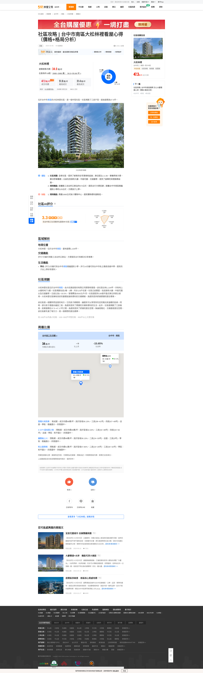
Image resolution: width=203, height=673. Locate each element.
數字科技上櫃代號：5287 (44, 668)
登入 (132, 2)
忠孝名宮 (59, 649)
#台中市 (136, 93)
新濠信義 (102, 642)
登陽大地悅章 (43, 421)
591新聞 (72, 613)
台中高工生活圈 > (49, 336)
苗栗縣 (130, 623)
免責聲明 (95, 609)
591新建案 (56, 613)
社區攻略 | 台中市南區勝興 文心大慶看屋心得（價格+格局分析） (148, 89)
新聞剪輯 (74, 609)
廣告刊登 (64, 609)
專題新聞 (111, 646)
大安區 (57, 628)
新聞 (153, 7)
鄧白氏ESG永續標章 (54, 668)
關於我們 (53, 609)
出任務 (57, 616)
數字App (161, 2)
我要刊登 (145, 2)
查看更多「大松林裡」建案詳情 (81, 517)
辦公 (114, 7)
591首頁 (41, 14)
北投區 (117, 628)
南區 (62, 14)
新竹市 (109, 623)
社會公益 (85, 609)
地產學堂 (68, 646)
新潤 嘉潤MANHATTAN (127, 642)
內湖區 (64, 628)
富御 (112, 649)
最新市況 (95, 646)
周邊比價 (31, 220)
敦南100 (96, 649)
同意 (124, 671)
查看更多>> (126, 628)
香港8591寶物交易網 (129, 613)
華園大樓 (105, 649)
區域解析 (31, 209)
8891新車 (141, 613)
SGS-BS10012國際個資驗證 (91, 668)
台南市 (99, 623)
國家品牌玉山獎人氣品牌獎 (64, 668)
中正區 (94, 628)
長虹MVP (66, 642)
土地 (98, 7)
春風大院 (84, 642)
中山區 (49, 628)
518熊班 (158, 613)
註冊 (138, 2)
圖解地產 (77, 646)
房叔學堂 (50, 646)
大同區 (102, 628)
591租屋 (40, 613)
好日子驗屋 (72, 616)
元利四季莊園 (112, 642)
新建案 (71, 7)
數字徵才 (128, 609)
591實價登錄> (49, 89)
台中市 (56, 14)
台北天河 (75, 642)
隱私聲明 (116, 671)
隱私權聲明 (117, 609)
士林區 (87, 628)
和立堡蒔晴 (43, 447)
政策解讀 (59, 646)
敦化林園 (68, 649)
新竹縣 (120, 623)
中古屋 (81, 7)
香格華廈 (50, 649)
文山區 (117, 632)
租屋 (90, 7)
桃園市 (77, 623)
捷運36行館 (87, 649)
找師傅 (64, 616)
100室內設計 (102, 613)
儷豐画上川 (43, 438)
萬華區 (109, 628)
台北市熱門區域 (44, 623)
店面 (106, 7)
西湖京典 (77, 649)
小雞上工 (49, 616)
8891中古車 (150, 613)
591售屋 (48, 613)
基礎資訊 (31, 197)
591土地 (64, 613)
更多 (161, 7)
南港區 (94, 639)
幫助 (152, 2)
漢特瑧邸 (93, 642)
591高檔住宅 (91, 613)
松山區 (79, 628)
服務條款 (105, 609)
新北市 (56, 623)
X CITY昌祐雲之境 (46, 430)
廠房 (122, 7)
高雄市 (88, 623)
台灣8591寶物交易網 (115, 613)
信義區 (72, 628)
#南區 (142, 93)
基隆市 (141, 623)
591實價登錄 (81, 613)
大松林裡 (70, 14)
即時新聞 (86, 646)
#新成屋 (147, 93)
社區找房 (131, 7)
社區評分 (31, 203)
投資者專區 (42, 609)
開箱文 (78, 14)
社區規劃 (31, 215)
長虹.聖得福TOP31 (53, 642)
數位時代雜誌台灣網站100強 (77, 668)
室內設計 (143, 7)
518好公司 (41, 616)
